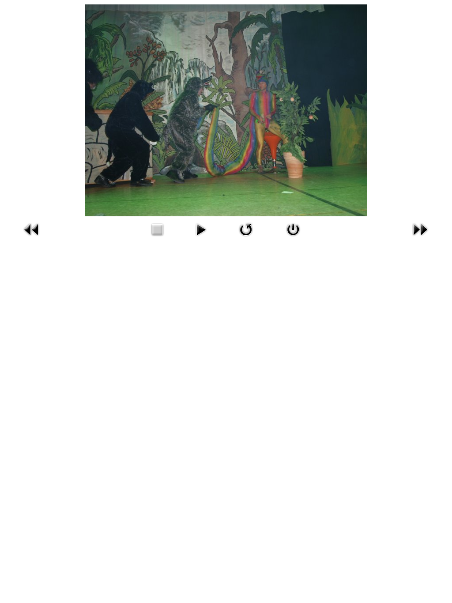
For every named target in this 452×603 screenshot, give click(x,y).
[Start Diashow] (200, 238)
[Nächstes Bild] (420, 238)
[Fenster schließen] (293, 238)
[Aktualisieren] (245, 238)
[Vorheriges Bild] (31, 238)
